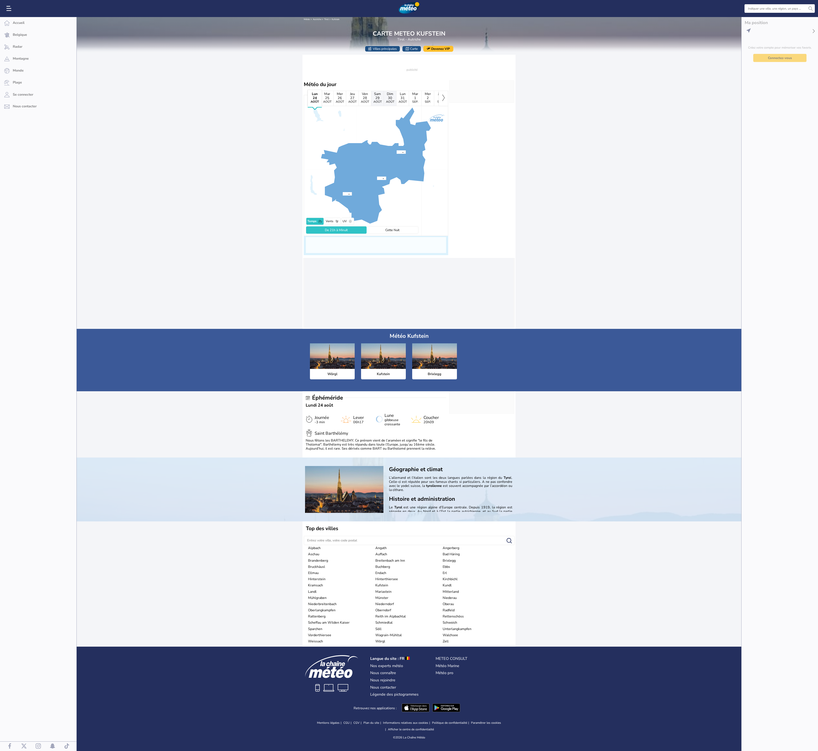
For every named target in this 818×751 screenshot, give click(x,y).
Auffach (381, 554)
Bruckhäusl (316, 566)
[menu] (9, 8)
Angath (381, 548)
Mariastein (383, 591)
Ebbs (446, 566)
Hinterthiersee (386, 579)
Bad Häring (451, 554)
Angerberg (451, 548)
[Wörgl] (377, 178)
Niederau (450, 598)
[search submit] (810, 8)
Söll (378, 629)
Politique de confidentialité (449, 723)
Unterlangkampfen (457, 629)
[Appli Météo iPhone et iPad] (415, 708)
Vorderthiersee (319, 635)
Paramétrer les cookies (486, 723)
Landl (312, 591)
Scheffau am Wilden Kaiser (329, 622)
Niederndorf (384, 604)
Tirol (326, 19)
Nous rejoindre (382, 680)
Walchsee (450, 635)
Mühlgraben (317, 598)
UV (345, 221)
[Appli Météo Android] (446, 708)
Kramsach (315, 585)
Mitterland (451, 591)
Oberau (448, 604)
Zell (446, 641)
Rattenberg (316, 616)
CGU (346, 723)
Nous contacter (383, 687)
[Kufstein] (396, 151)
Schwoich (450, 622)
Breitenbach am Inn (390, 560)
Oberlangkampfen (322, 610)
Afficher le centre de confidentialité (411, 729)
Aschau (313, 554)
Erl (445, 573)
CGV (356, 723)
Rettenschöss (453, 616)
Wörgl (380, 641)
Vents (329, 221)
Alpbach (314, 548)
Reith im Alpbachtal (390, 616)
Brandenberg (318, 560)
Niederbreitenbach (322, 604)
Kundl (447, 585)
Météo (307, 19)
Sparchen (315, 629)
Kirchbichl (450, 579)
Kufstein (336, 19)
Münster (381, 598)
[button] (377, 178)
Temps (312, 221)
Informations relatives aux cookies (405, 723)
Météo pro (444, 672)
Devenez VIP (440, 49)
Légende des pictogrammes (394, 694)
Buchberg (382, 566)
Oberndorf (383, 610)
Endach (380, 573)
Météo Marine (447, 665)
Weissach (315, 641)
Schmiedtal (384, 622)
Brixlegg (449, 560)
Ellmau (313, 573)
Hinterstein (316, 579)
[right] (443, 98)
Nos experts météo (386, 665)
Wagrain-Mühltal (388, 635)
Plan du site (371, 723)
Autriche (317, 19)
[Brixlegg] (342, 193)
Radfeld (449, 610)
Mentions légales (328, 723)
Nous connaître (383, 672)
